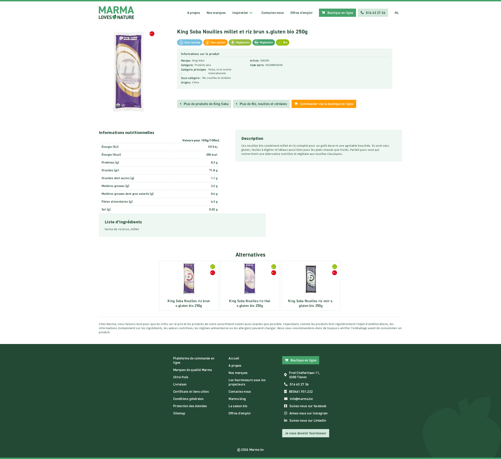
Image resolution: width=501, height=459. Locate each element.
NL (397, 13)
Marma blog (237, 399)
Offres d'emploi (301, 13)
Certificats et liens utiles (191, 391)
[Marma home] (116, 12)
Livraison (180, 384)
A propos (193, 13)
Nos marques (216, 13)
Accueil (234, 358)
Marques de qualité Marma (192, 370)
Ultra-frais (180, 377)
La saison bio (238, 406)
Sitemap (179, 413)
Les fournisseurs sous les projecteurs (247, 382)
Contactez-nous (272, 13)
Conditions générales (188, 399)
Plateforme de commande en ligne (193, 360)
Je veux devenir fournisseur (306, 433)
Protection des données (190, 406)
